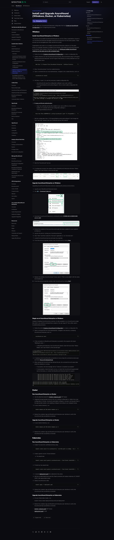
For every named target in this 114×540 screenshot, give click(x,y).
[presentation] (56, 113)
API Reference (26, 5)
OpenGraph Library (18, 18)
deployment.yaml (44, 474)
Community (16, 12)
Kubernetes (88, 35)
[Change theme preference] (101, 2)
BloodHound (19, 5)
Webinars (16, 10)
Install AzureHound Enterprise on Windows (94, 15)
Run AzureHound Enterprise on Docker (94, 28)
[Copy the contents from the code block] (78, 64)
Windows (88, 12)
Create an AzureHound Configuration (53, 54)
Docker (87, 25)
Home (13, 5)
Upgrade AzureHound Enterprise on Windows (95, 19)
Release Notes (17, 23)
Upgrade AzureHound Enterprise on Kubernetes (95, 42)
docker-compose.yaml (55, 397)
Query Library (17, 15)
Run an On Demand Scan (46, 360)
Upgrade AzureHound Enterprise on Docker (95, 32)
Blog (15, 20)
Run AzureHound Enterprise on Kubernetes (94, 38)
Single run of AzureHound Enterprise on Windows (95, 23)
